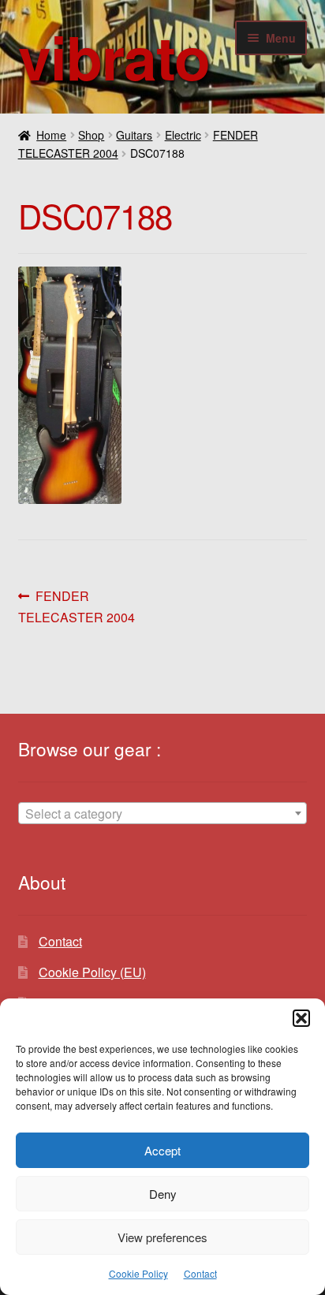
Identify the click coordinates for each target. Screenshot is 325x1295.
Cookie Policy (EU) (92, 972)
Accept (162, 1150)
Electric (183, 135)
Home (51, 135)
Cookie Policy (138, 1273)
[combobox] (163, 813)
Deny (163, 1193)
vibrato (114, 56)
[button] (301, 1018)
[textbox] (163, 814)
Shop (91, 135)
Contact (200, 1273)
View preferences (162, 1237)
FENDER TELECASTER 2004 (76, 606)
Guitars (134, 135)
